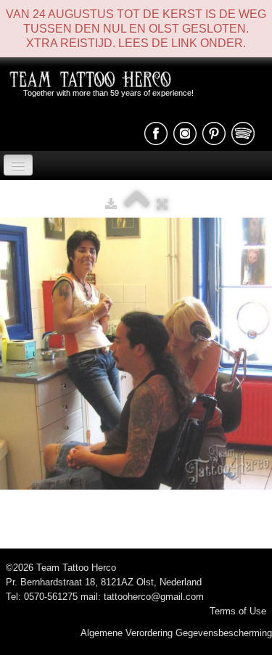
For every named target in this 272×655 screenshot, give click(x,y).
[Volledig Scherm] (162, 204)
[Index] (137, 204)
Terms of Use (238, 611)
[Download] (111, 204)
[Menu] (18, 165)
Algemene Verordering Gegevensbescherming (176, 632)
